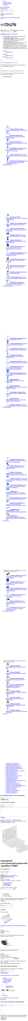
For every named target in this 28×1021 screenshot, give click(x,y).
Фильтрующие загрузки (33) (12, 783)
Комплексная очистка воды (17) (13, 765)
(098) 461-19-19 (9, 52)
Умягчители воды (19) (11, 781)
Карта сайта (3, 999)
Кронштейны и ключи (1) (12, 769)
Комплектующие (7, 407)
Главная (2, 819)
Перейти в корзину (15, 963)
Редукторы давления (8, 611)
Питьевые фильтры (7, 76)
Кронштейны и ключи (6, 821)
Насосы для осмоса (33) (11, 774)
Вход (2, 7)
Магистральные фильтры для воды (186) (15, 770)
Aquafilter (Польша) (13, 875)
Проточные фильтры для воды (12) (14, 775)
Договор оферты (7, 981)
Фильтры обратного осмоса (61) (13, 786)
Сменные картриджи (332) (12, 778)
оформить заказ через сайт (9, 34)
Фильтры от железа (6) (11, 787)
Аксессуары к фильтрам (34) (12, 763)
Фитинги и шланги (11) (11, 791)
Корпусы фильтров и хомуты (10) (13, 767)
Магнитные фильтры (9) (11, 772)
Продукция (8, 819)
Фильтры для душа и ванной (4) (13, 784)
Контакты (5, 4)
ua (2, 18)
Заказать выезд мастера (6, 17)
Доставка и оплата (7, 2)
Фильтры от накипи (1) (11, 789)
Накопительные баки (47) (12, 773)
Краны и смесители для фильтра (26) (14, 768)
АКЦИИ (5, 713)
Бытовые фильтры (7, 164)
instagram (5, 995)
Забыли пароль (9, 13)
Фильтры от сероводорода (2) (13, 790)
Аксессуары (6, 520)
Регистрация (6, 7)
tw (3, 994)
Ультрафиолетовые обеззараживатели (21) (15, 780)
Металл (12, 876)
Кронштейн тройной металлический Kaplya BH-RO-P (13, 925)
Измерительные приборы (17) (13, 764)
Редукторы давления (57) (12, 776)
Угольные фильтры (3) (11, 779)
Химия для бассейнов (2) (12, 792)
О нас (4, 1)
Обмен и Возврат (7, 3)
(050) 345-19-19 (9, 55)
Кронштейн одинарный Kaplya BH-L (9, 950)
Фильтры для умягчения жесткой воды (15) (16, 785)
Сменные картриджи (8, 286)
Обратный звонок (16, 17)
